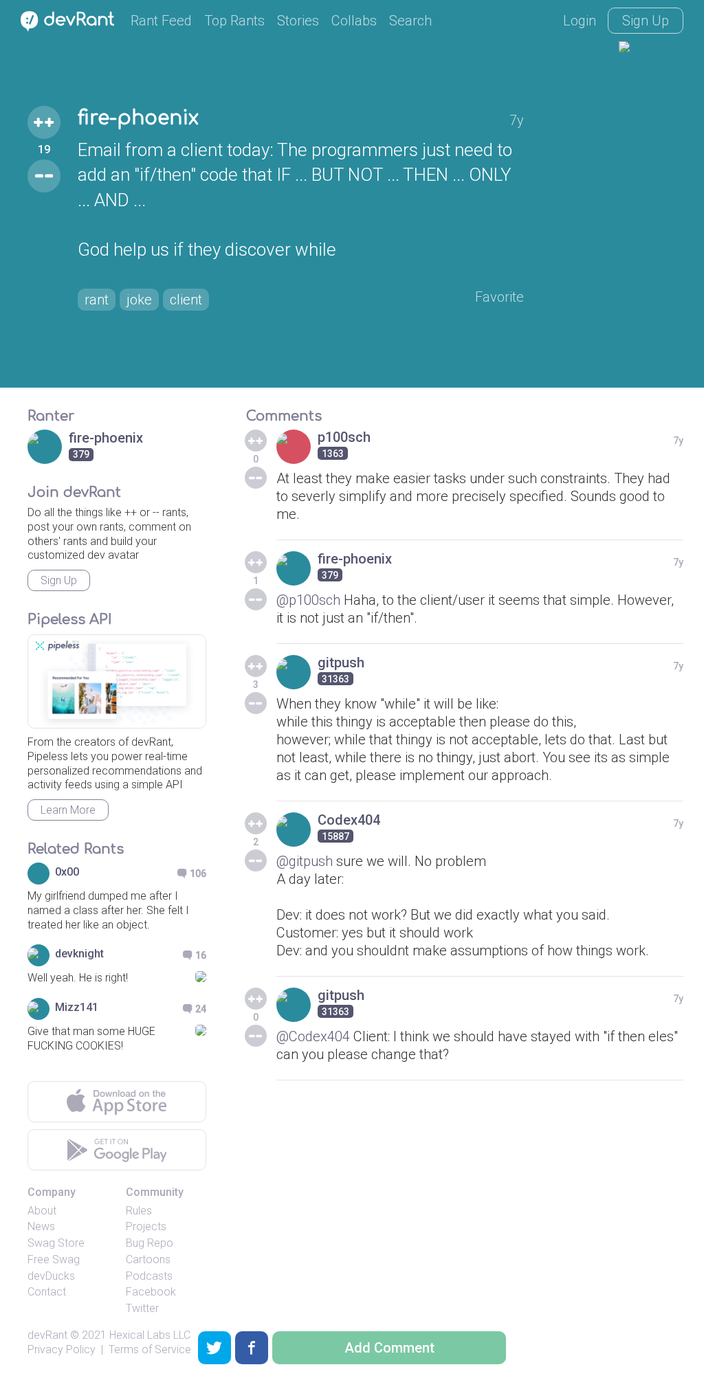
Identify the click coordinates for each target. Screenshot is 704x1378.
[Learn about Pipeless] (117, 681)
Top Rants (234, 20)
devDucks (51, 1275)
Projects (146, 1226)
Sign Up (645, 20)
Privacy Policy (62, 1349)
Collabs (354, 20)
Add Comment (389, 1348)
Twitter (142, 1308)
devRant (47, 1335)
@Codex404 (313, 1036)
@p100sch (308, 600)
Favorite (499, 297)
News (41, 1226)
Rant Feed (161, 20)
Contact (47, 1291)
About (42, 1210)
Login (579, 20)
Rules (139, 1210)
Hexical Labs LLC (149, 1335)
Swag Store (56, 1242)
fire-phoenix (138, 118)
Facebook (151, 1291)
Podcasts (149, 1275)
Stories (298, 20)
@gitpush (304, 861)
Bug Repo (149, 1242)
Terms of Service (150, 1349)
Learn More (68, 809)
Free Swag (54, 1259)
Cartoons (148, 1259)
